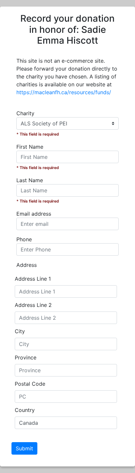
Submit (24, 448)
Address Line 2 (33, 305)
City (20, 331)
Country (25, 410)
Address (26, 265)
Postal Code (30, 383)
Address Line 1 (33, 278)
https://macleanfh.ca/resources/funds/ (63, 92)
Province (25, 357)
